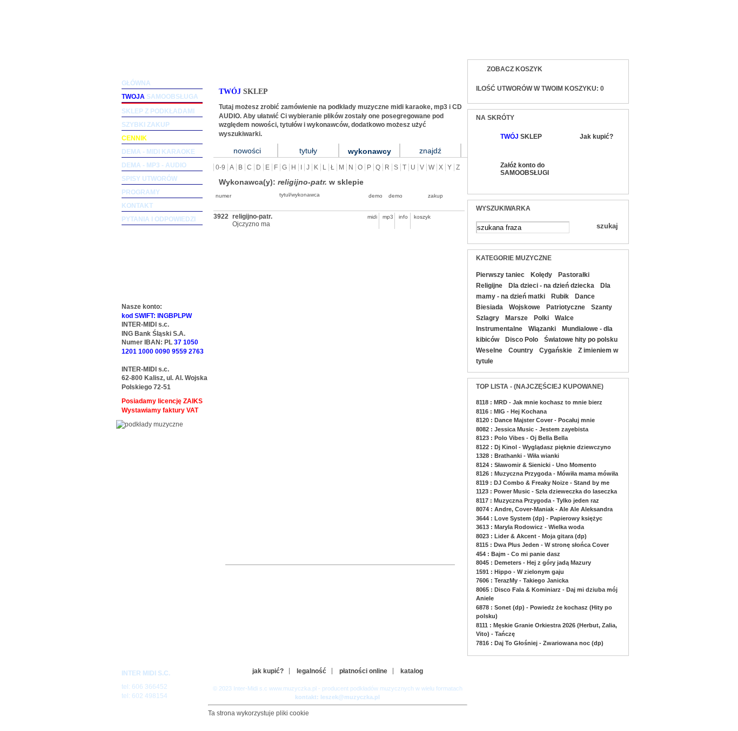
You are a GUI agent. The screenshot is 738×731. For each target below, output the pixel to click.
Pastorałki (573, 275)
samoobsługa (160, 96)
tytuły (308, 150)
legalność (311, 671)
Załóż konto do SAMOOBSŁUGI (524, 169)
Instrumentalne (499, 329)
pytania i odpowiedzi (159, 219)
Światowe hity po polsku (581, 339)
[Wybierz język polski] (606, 41)
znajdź (430, 150)
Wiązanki (542, 329)
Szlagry (487, 318)
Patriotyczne (565, 307)
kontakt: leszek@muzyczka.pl (337, 697)
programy (141, 192)
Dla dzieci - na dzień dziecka (551, 285)
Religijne (489, 285)
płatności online (363, 671)
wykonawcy (369, 151)
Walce (564, 318)
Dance (585, 296)
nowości (247, 150)
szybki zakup (146, 124)
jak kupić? (268, 671)
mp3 (388, 217)
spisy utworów (149, 178)
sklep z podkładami (158, 111)
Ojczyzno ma (251, 224)
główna (136, 83)
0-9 (220, 167)
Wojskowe (524, 307)
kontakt (137, 205)
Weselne (489, 350)
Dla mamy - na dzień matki (543, 291)
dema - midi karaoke (158, 151)
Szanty (601, 307)
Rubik (560, 296)
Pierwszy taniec (500, 275)
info (403, 217)
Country (520, 350)
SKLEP (521, 136)
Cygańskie (555, 350)
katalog (411, 671)
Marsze (516, 318)
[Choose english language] (584, 41)
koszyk (419, 217)
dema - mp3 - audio (154, 165)
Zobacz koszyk (514, 69)
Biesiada (489, 307)
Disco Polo (521, 339)
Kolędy (541, 275)
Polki (541, 318)
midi (372, 217)
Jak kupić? (596, 136)
